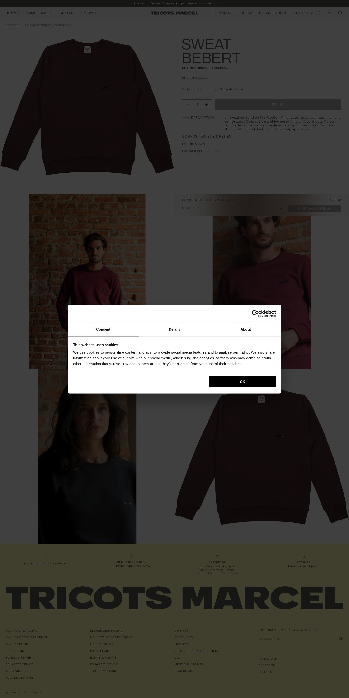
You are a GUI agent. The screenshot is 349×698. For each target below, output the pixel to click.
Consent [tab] (103, 329)
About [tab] (246, 329)
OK (242, 382)
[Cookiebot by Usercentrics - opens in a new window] (255, 313)
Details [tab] (174, 329)
